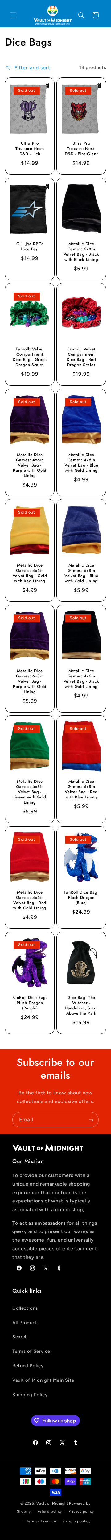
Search (20, 1337)
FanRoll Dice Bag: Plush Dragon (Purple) (29, 1003)
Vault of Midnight (52, 1503)
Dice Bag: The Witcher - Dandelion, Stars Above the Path (81, 1006)
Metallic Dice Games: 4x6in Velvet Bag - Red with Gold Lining (29, 900)
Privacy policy (81, 1511)
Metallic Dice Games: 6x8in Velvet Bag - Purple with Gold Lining (30, 682)
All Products (26, 1322)
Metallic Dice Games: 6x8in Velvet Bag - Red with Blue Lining (81, 789)
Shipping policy (76, 1521)
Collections (25, 1308)
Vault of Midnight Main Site (43, 1380)
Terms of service (41, 1521)
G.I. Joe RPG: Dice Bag (29, 246)
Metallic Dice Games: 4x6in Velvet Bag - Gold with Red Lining (29, 573)
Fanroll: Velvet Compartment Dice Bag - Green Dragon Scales (30, 357)
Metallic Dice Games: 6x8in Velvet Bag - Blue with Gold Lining (81, 573)
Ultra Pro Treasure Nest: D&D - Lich (29, 149)
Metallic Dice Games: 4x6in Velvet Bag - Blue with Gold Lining (81, 462)
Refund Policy (27, 1365)
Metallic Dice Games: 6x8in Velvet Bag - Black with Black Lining (81, 251)
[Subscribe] (91, 1119)
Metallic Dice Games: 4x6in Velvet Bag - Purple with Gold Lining (30, 465)
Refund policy (49, 1511)
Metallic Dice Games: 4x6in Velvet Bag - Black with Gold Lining (81, 679)
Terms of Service (31, 1351)
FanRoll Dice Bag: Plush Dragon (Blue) (81, 898)
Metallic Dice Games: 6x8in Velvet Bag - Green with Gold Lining (29, 792)
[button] (13, 15)
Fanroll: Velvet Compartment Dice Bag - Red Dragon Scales (81, 357)
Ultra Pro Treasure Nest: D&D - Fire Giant (81, 149)
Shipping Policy (29, 1394)
